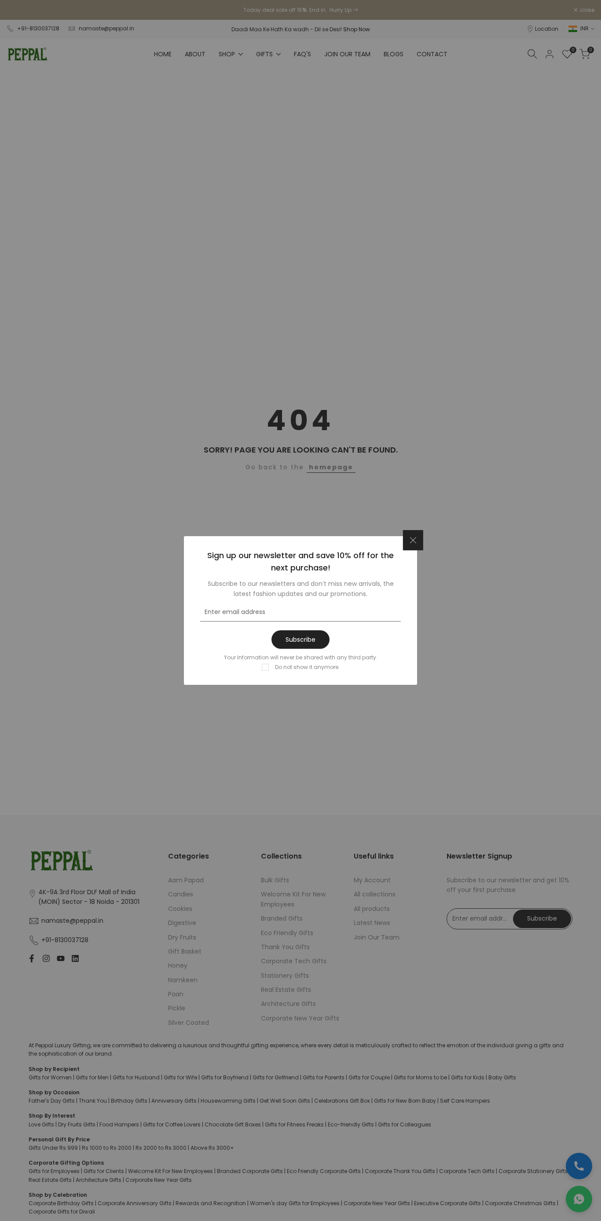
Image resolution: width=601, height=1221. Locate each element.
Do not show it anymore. (307, 667)
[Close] (413, 540)
